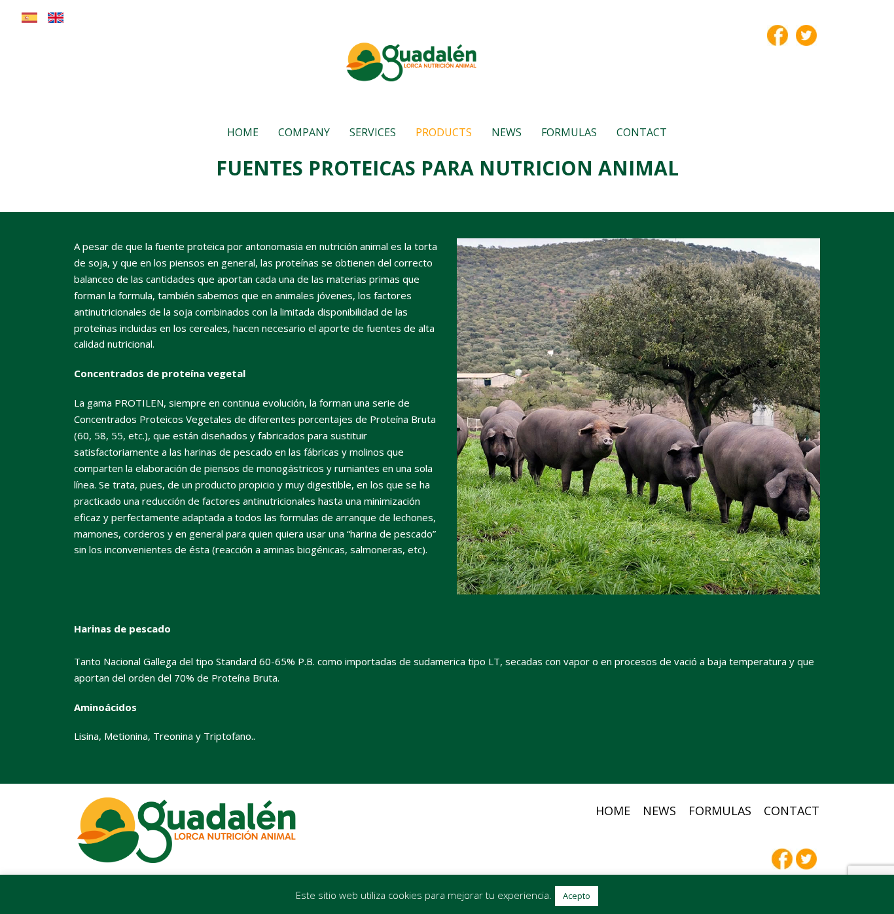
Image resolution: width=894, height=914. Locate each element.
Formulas (569, 132)
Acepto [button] (576, 896)
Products (444, 132)
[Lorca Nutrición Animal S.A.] (411, 62)
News (507, 132)
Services (372, 132)
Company (304, 132)
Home (243, 132)
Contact (642, 132)
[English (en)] (55, 22)
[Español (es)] (29, 22)
